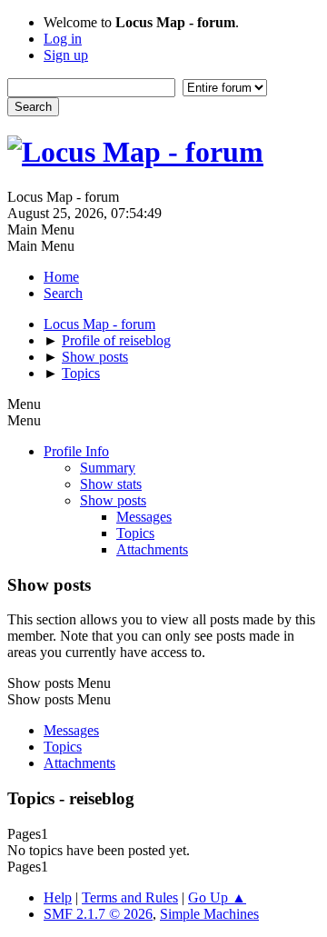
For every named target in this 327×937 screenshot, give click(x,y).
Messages (144, 516)
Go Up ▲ (217, 897)
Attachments (152, 549)
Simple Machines (209, 914)
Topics (135, 533)
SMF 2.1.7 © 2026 (98, 914)
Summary (107, 467)
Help (58, 897)
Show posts (113, 500)
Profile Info (76, 451)
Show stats (111, 484)
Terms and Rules (130, 897)
